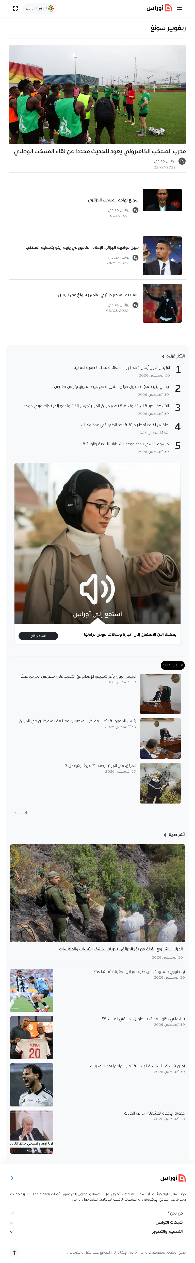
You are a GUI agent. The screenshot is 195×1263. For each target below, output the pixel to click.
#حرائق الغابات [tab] (173, 665)
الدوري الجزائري (37, 8)
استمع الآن (38, 636)
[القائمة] (179, 8)
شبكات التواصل (169, 1222)
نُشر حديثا (176, 835)
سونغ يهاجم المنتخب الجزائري (113, 200)
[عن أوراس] (97, 1178)
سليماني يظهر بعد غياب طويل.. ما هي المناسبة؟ (143, 1019)
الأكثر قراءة (175, 356)
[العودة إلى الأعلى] (14, 1252)
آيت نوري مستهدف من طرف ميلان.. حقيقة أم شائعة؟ (139, 972)
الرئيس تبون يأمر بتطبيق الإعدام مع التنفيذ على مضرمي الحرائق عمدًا (78, 676)
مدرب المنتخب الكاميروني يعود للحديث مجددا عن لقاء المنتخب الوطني (100, 151)
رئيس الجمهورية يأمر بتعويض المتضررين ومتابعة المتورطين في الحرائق (77, 721)
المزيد (18, 812)
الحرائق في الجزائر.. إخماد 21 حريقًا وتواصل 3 (100, 766)
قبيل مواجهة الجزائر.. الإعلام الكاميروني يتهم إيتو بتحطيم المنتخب (82, 247)
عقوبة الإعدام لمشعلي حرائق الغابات (154, 1113)
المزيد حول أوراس (85, 1200)
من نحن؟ (175, 1213)
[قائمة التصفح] (15, 8)
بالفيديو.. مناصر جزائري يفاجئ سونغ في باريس (98, 295)
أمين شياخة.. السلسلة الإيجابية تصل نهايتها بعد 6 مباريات (137, 1066)
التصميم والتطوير (167, 1231)
